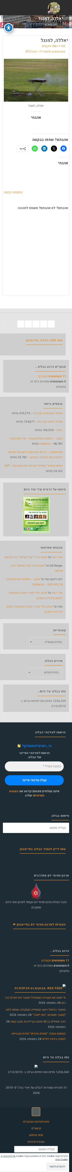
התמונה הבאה (13, 192)
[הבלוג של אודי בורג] (54, 8)
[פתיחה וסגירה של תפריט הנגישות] (8, 27)
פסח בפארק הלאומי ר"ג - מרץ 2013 (39, 23)
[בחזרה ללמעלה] (36, 1111)
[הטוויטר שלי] (43, 324)
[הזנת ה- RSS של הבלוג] (20, 324)
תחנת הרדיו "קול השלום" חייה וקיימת (26, 557)
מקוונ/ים (52, 376)
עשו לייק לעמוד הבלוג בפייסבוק (43, 849)
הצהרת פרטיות (36, 1142)
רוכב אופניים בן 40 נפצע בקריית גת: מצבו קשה (38, 1021)
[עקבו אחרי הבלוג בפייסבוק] (51, 324)
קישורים (36, 1128)
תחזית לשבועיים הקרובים (48, 413)
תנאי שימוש (36, 1135)
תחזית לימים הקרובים (50, 422)
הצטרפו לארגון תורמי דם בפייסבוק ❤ (39, 924)
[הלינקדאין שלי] (28, 324)
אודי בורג (57, 557)
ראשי (59, 430)
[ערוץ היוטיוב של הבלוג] (36, 324)
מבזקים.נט (22, 988)
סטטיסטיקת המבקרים (36, 1122)
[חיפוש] (8, 828)
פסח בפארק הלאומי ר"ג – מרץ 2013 (45, 52)
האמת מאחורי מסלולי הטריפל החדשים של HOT (33, 466)
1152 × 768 (58, 46)
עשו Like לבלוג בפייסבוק (44, 340)
